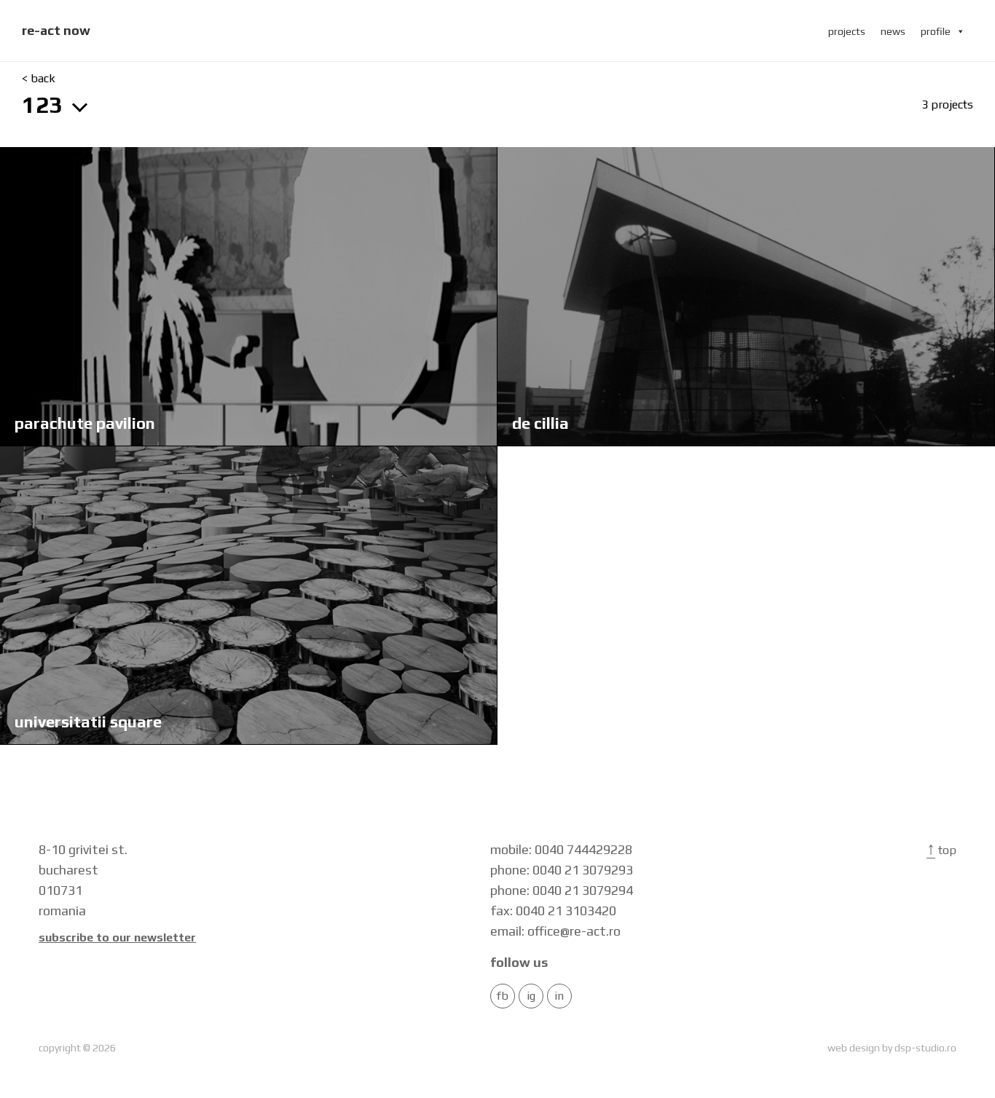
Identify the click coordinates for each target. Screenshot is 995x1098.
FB (502, 996)
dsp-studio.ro (925, 1048)
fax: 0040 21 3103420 (553, 910)
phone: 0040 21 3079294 (561, 890)
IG (531, 996)
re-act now (56, 30)
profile (936, 31)
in (559, 996)
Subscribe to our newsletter (117, 938)
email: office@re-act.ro (555, 931)
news (893, 31)
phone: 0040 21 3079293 (561, 869)
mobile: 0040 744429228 (561, 849)
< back (38, 78)
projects (846, 31)
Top (941, 850)
